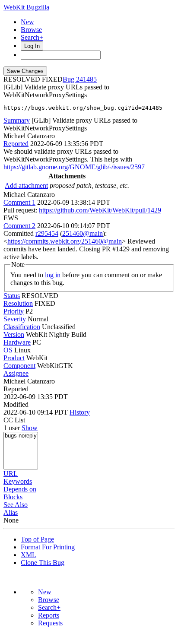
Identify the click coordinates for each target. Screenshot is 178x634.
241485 (86, 79)
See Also (15, 504)
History (80, 412)
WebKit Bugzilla (26, 7)
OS (8, 350)
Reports (48, 615)
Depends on (19, 489)
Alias (10, 512)
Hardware (17, 342)
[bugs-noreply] (21, 436)
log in (52, 275)
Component (19, 365)
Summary (16, 120)
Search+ (32, 37)
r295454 (46, 233)
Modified (16, 404)
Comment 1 (19, 202)
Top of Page (37, 539)
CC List (14, 420)
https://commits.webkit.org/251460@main (64, 241)
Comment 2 (19, 225)
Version (13, 334)
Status (11, 295)
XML (28, 554)
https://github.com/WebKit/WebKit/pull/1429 (100, 210)
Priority (13, 311)
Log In (32, 46)
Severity (14, 319)
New (27, 21)
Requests (50, 623)
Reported (16, 143)
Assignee (16, 373)
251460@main (82, 233)
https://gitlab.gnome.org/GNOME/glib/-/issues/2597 (74, 167)
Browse (31, 29)
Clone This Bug (42, 562)
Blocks (12, 497)
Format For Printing (48, 547)
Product (14, 357)
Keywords (17, 481)
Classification (21, 326)
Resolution (18, 303)
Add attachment (26, 185)
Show (30, 427)
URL (10, 473)
